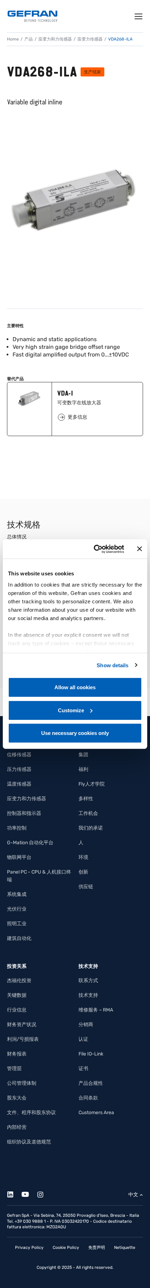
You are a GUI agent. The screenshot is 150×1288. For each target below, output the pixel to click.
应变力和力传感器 (55, 39)
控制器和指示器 (24, 813)
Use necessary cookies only (75, 733)
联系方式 (88, 981)
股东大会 (17, 1098)
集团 (83, 755)
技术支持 (88, 995)
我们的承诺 (90, 828)
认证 (83, 1039)
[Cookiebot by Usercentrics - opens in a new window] (94, 548)
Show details (112, 665)
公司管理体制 (21, 1083)
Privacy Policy (29, 1247)
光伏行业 (17, 909)
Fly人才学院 (91, 784)
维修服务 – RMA (95, 1010)
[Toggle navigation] (139, 16)
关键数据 (17, 995)
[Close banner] (139, 548)
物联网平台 (19, 857)
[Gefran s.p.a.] (32, 16)
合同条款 (88, 1098)
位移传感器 (19, 755)
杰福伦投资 (19, 981)
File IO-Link (90, 1054)
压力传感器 (19, 769)
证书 (83, 1069)
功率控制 (17, 828)
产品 (28, 39)
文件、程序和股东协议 (31, 1113)
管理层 (14, 1069)
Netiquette (124, 1247)
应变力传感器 (90, 39)
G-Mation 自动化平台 (30, 843)
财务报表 (17, 1054)
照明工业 (17, 924)
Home (13, 39)
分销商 (85, 1025)
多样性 (85, 799)
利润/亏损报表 (23, 1039)
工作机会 (88, 813)
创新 (83, 872)
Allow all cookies (75, 687)
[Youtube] (29, 1193)
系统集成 (17, 894)
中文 (133, 1195)
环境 (83, 857)
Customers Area (96, 1113)
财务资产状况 (21, 1025)
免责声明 (96, 1247)
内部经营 (17, 1127)
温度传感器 (19, 784)
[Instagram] (44, 1193)
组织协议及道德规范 (29, 1142)
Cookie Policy (66, 1247)
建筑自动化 (19, 938)
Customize (71, 710)
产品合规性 (90, 1083)
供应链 (85, 887)
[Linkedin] (14, 1193)
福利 (83, 769)
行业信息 (17, 1010)
